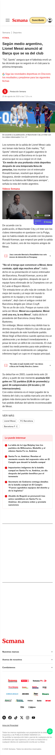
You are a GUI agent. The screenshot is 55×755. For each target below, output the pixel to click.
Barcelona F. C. (11, 426)
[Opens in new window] (10, 717)
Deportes (17, 32)
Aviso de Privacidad (13, 725)
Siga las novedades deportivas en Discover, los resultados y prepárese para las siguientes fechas (26, 77)
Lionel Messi (10, 421)
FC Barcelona (26, 421)
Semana (6, 32)
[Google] (4, 717)
